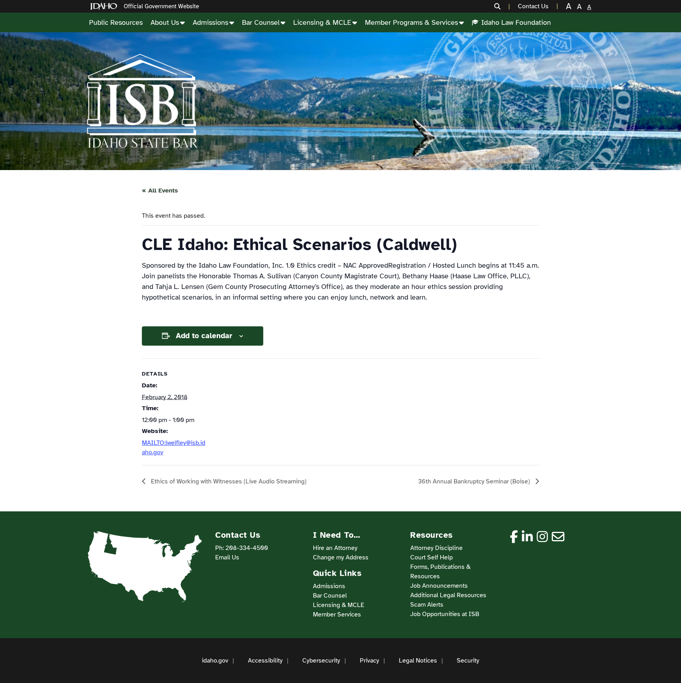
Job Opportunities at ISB (444, 614)
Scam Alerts (426, 605)
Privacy (369, 660)
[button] (502, 6)
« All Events (160, 190)
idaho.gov (215, 660)
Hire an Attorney (335, 548)
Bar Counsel (260, 22)
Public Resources (116, 22)
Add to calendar (204, 336)
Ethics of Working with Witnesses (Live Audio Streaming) (228, 481)
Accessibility (265, 660)
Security (468, 660)
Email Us (227, 557)
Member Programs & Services (411, 22)
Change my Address (340, 557)
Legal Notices (418, 660)
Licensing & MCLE (322, 22)
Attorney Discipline (436, 548)
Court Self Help (431, 557)
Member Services (337, 614)
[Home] (105, 6)
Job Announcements (439, 586)
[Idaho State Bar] (142, 101)
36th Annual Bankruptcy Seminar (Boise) (475, 481)
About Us (165, 22)
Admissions (210, 22)
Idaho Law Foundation (516, 22)
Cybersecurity (321, 660)
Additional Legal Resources (448, 595)
